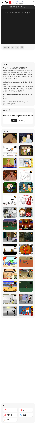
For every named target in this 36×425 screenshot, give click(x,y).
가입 (14, 120)
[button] (5, 99)
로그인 (21, 120)
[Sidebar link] (2, 2)
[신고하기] (17, 47)
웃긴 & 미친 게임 (13, 102)
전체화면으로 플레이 (18, 38)
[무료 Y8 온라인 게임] (8, 2)
